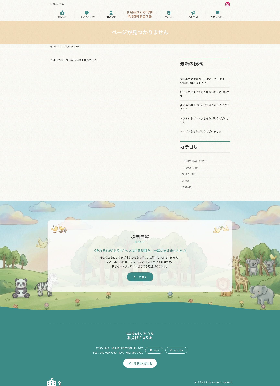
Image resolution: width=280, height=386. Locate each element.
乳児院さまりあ (204, 382)
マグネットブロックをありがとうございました (204, 120)
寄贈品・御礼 (189, 174)
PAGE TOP (270, 371)
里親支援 (186, 187)
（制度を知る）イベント (194, 161)
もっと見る (140, 277)
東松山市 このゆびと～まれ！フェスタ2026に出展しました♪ (202, 81)
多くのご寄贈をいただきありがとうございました (204, 107)
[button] (62, 15)
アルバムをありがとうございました (201, 131)
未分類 (185, 180)
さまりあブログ (190, 167)
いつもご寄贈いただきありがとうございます (204, 94)
